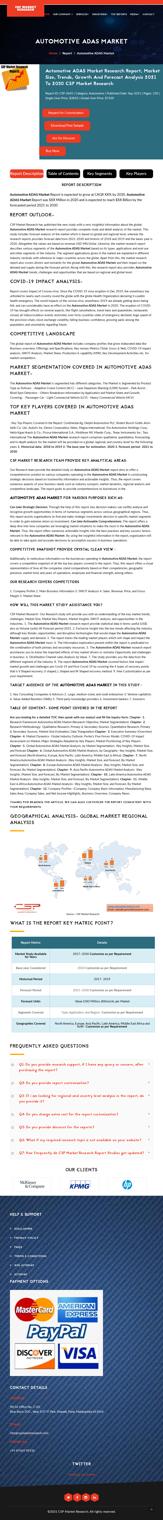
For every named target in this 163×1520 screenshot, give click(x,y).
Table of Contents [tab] (63, 174)
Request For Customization (65, 112)
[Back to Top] (151, 1509)
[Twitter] (68, 1497)
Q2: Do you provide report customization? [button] (54, 1083)
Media (134, 14)
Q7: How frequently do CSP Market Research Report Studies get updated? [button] (81, 1153)
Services (81, 14)
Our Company (62, 14)
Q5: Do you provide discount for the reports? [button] (56, 1127)
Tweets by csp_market (81, 1474)
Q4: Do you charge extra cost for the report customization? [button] (68, 1114)
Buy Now (52, 151)
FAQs (17, 1247)
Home (46, 14)
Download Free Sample (67, 125)
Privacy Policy (25, 1238)
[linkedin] (95, 1497)
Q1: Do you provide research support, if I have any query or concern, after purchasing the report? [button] (81, 1067)
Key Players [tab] (136, 174)
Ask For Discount (63, 138)
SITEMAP (19, 1274)
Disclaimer (22, 1229)
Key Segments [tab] (99, 174)
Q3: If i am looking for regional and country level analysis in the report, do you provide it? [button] (81, 1099)
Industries (99, 14)
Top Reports (119, 14)
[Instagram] (86, 1497)
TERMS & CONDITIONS (29, 1256)
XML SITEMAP (23, 1265)
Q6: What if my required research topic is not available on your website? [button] (80, 1140)
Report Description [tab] (26, 174)
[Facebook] (77, 1497)
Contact (148, 14)
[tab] (81, 1067)
